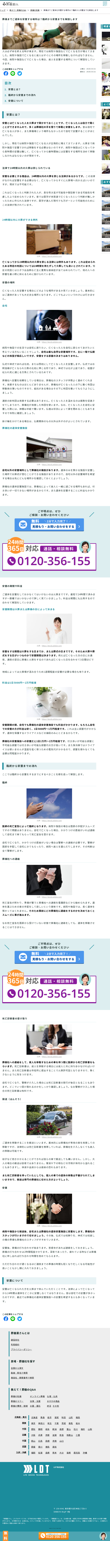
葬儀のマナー (17, 1401)
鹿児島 (77, 1453)
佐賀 (40, 1453)
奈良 (61, 1435)
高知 (54, 1447)
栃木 (78, 1423)
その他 (56, 1406)
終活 (49, 1406)
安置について (15, 100)
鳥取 (54, 1441)
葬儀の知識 (35, 10)
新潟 (54, 1429)
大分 (61, 1453)
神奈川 (41, 1423)
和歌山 (70, 1435)
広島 (40, 1441)
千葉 (57, 1423)
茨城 (64, 1423)
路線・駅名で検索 (19, 1373)
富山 (69, 1429)
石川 (76, 1429)
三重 (78, 1435)
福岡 (33, 1453)
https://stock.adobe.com (52, 256)
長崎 (47, 1453)
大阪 (33, 1435)
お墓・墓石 (35, 1406)
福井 (83, 1429)
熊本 (54, 1453)
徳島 (47, 1447)
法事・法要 (35, 1401)
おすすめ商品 (53, 1401)
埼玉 (49, 1423)
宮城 (57, 1417)
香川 (40, 1447)
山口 (61, 1441)
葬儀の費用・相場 (19, 1406)
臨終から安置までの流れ (22, 95)
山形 (71, 1417)
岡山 (33, 1441)
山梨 (90, 1429)
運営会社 (15, 1340)
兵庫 (40, 1435)
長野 (61, 1429)
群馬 (71, 1423)
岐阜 (47, 1429)
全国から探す (17, 1368)
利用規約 (15, 1345)
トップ (2, 10)
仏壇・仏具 (52, 1396)
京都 (47, 1435)
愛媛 (33, 1447)
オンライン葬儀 (37, 1396)
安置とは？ (14, 89)
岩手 (49, 1417)
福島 (78, 1417)
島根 (47, 1441)
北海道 (34, 1417)
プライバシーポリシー (21, 1349)
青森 (42, 1417)
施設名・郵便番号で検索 (22, 1378)
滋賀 (54, 1435)
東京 (33, 1423)
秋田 (64, 1417)
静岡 (40, 1429)
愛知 (33, 1429)
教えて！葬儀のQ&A (18, 10)
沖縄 (85, 1453)
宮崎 (69, 1453)
